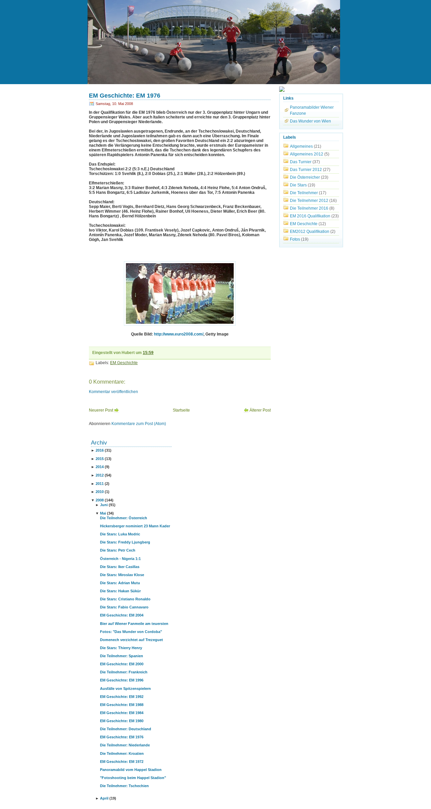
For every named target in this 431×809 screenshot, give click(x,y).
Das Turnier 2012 (306, 169)
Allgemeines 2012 (306, 154)
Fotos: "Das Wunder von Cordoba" (131, 632)
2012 (100, 475)
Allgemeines (301, 146)
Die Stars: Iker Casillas (119, 567)
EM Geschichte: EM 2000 (121, 664)
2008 (100, 500)
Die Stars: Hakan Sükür (120, 591)
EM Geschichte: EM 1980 (121, 721)
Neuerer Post (101, 410)
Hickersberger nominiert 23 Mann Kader (135, 526)
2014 (100, 467)
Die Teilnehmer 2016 (309, 208)
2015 (100, 459)
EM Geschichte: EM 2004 (121, 615)
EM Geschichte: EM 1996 (121, 680)
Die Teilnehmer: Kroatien (122, 753)
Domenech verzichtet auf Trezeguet (131, 640)
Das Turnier (300, 162)
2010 (100, 492)
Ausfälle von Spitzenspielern (125, 689)
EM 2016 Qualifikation (310, 216)
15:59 (148, 352)
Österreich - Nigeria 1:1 (120, 559)
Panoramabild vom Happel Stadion (131, 770)
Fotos (295, 239)
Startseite (181, 410)
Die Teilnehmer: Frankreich (123, 672)
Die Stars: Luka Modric (120, 534)
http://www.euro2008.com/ (178, 334)
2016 (100, 450)
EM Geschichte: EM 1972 (121, 762)
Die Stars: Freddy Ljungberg (125, 542)
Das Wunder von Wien (310, 121)
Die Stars (298, 185)
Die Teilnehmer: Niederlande (125, 745)
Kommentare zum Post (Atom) (138, 423)
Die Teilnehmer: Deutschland (125, 729)
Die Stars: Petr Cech (117, 550)
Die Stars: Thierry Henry (121, 648)
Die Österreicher (305, 177)
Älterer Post (260, 410)
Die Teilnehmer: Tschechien (124, 786)
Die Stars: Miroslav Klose (122, 575)
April (104, 798)
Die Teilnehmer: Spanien (121, 656)
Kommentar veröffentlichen (113, 391)
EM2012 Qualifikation (309, 231)
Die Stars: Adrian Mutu (120, 583)
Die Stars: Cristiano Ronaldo (125, 599)
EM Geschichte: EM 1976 (124, 95)
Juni (104, 505)
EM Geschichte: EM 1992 (121, 697)
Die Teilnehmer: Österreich (123, 518)
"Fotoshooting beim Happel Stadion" (133, 778)
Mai (103, 513)
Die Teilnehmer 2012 (309, 200)
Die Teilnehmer (304, 192)
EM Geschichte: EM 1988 (121, 705)
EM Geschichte (124, 362)
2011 (100, 484)
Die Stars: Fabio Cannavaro (124, 607)
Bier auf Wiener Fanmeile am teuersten (134, 624)
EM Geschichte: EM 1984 (121, 713)
